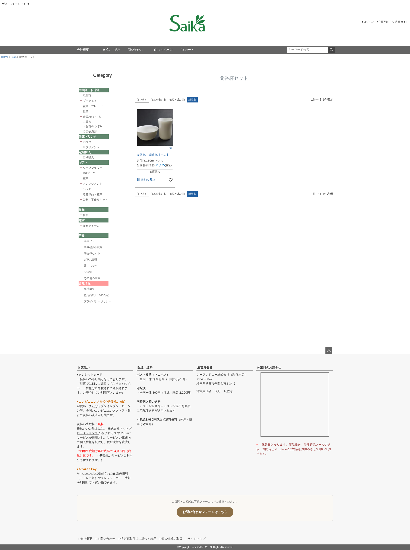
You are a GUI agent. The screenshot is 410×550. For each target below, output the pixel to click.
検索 (331, 50)
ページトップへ (328, 350)
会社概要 (83, 49)
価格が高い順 (177, 99)
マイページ (165, 49)
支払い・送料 (111, 49)
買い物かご (135, 49)
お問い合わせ (106, 538)
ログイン (368, 21)
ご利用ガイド (400, 21)
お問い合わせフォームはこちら (205, 512)
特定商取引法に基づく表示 (138, 538)
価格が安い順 (158, 99)
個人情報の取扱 (171, 538)
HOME (5, 57)
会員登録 (383, 21)
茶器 (14, 57)
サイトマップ (196, 538)
